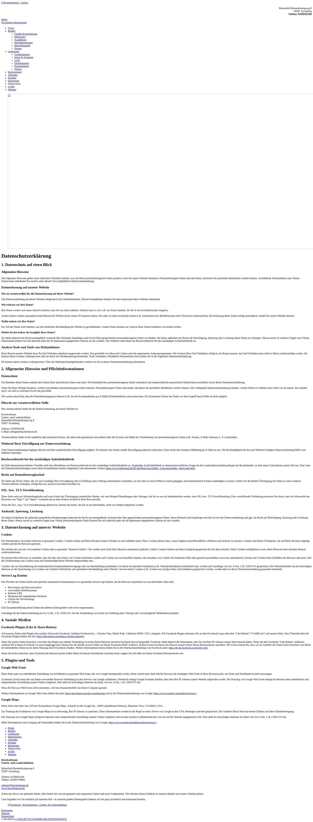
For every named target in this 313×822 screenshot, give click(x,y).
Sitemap (12, 89)
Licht (17, 60)
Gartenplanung (22, 54)
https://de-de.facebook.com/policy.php (188, 647)
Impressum (13, 80)
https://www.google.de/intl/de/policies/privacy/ (132, 722)
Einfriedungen (21, 63)
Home (11, 28)
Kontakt (12, 77)
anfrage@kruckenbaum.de (15, 785)
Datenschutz (7, 816)
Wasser (18, 69)
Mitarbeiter (20, 36)
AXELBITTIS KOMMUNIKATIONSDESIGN (41, 819)
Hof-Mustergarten (23, 42)
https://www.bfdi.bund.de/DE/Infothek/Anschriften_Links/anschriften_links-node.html (150, 468)
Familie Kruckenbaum (25, 34)
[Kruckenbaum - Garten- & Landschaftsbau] (15, 2)
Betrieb (11, 31)
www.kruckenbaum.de (13, 788)
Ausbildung (20, 39)
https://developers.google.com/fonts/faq (85, 693)
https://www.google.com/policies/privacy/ (175, 693)
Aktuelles (13, 75)
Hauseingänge (21, 66)
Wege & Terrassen (23, 57)
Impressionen (15, 72)
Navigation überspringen (14, 22)
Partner (18, 48)
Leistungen (13, 51)
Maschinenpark (22, 45)
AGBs (11, 86)
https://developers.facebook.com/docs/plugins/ (60, 636)
